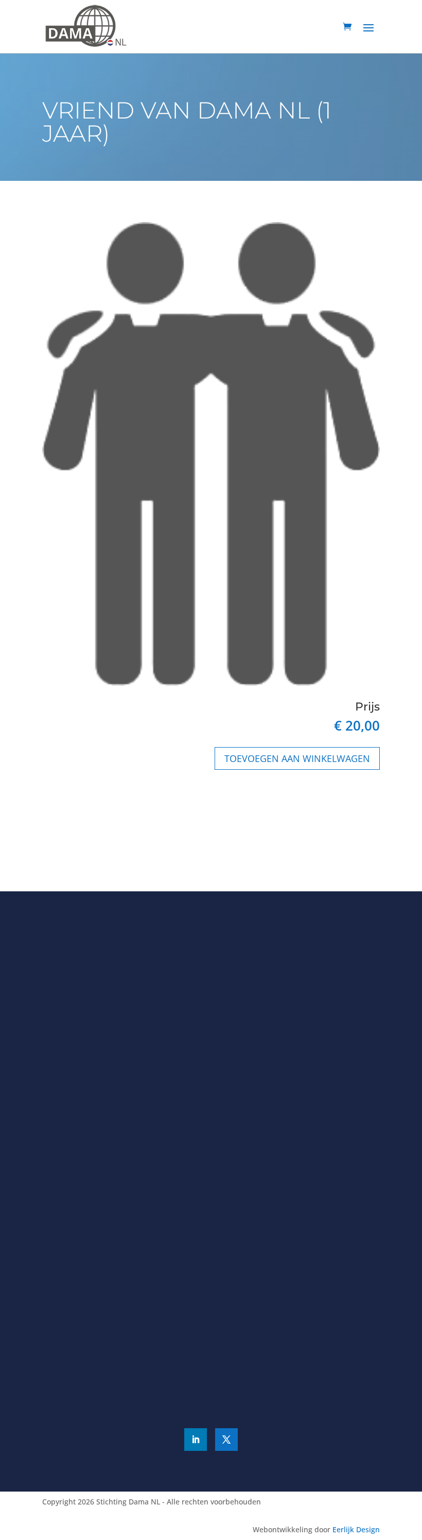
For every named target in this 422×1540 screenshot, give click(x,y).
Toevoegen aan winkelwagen (297, 758)
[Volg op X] (226, 1439)
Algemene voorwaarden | (186, 1385)
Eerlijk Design (356, 1529)
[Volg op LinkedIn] (195, 1439)
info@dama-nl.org (94, 1256)
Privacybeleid (258, 1385)
